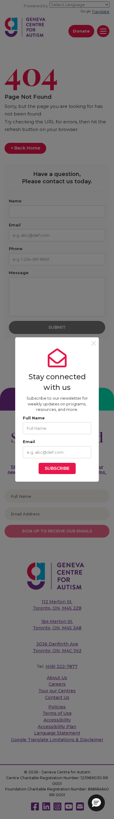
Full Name (34, 417)
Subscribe (57, 468)
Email (29, 441)
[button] (96, 802)
